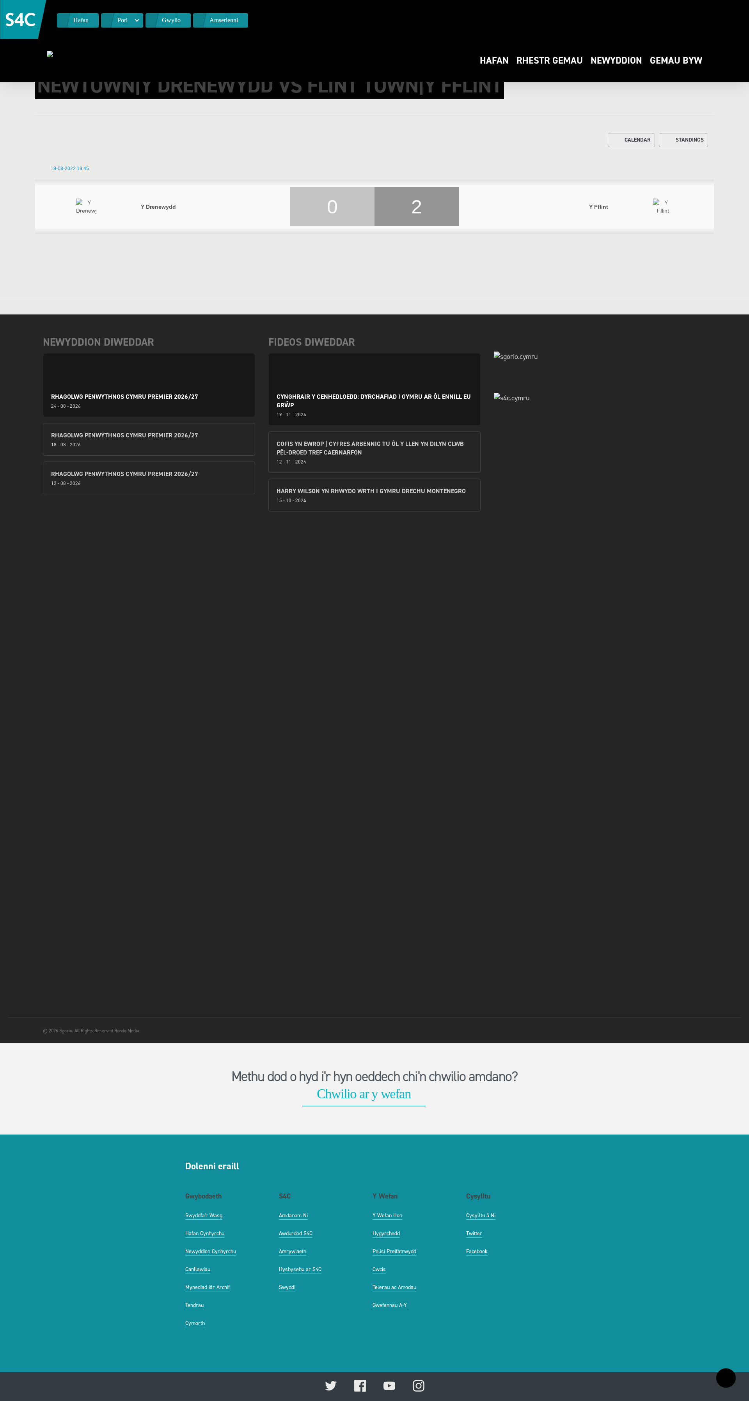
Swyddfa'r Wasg (203, 1215)
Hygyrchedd (386, 1233)
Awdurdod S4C (295, 1233)
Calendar (638, 140)
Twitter (474, 1233)
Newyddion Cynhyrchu (210, 1251)
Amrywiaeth (292, 1251)
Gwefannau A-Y (390, 1305)
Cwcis (379, 1269)
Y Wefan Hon (387, 1215)
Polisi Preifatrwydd (394, 1251)
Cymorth (195, 1323)
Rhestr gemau (549, 60)
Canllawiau (197, 1269)
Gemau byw (676, 60)
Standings (690, 140)
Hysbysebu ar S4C (300, 1269)
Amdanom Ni (293, 1215)
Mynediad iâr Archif (207, 1287)
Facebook (477, 1251)
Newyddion (616, 60)
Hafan (494, 60)
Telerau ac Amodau (394, 1287)
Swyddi (287, 1287)
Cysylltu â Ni (480, 1215)
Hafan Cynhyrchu (204, 1233)
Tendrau (194, 1305)
